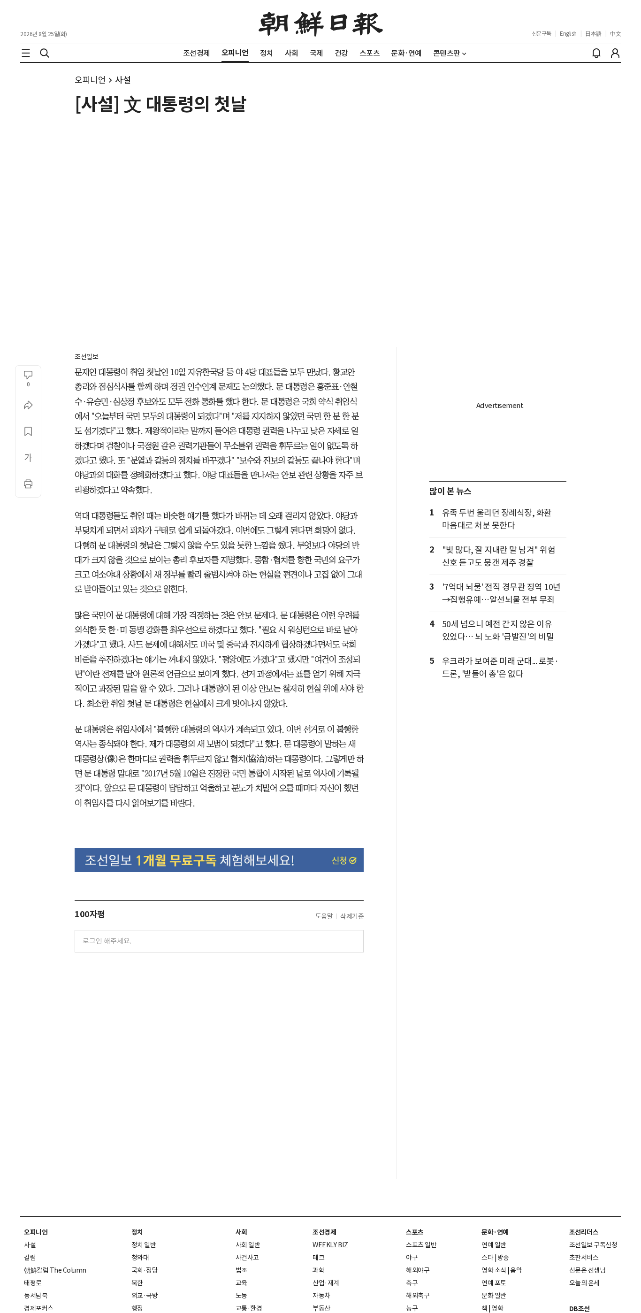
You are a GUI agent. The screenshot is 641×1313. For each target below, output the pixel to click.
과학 (318, 1270)
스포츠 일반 (421, 1245)
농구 (412, 1308)
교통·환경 (249, 1308)
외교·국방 (144, 1295)
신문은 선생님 (587, 1270)
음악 (516, 1270)
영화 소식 (493, 1270)
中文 (615, 33)
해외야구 (417, 1270)
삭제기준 (352, 916)
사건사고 (247, 1257)
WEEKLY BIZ (330, 1245)
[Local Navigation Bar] (25, 53)
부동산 (321, 1308)
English (568, 33)
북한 (137, 1283)
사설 (122, 80)
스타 (487, 1257)
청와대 (140, 1257)
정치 (137, 1232)
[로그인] (615, 53)
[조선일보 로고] (321, 22)
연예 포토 (493, 1283)
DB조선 (579, 1309)
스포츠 (415, 1232)
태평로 (33, 1283)
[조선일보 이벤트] (219, 860)
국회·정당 (144, 1270)
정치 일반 (143, 1245)
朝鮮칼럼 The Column (55, 1270)
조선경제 (324, 1232)
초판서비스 (584, 1257)
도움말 (324, 916)
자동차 (321, 1295)
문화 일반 (493, 1295)
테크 (318, 1257)
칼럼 (30, 1257)
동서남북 (35, 1295)
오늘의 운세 (584, 1283)
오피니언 (90, 80)
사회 (241, 1232)
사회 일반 (248, 1245)
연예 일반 (493, 1245)
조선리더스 (584, 1232)
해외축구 (417, 1295)
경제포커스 (38, 1308)
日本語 (593, 33)
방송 (503, 1257)
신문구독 (541, 33)
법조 (241, 1270)
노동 (241, 1295)
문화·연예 (495, 1232)
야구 (412, 1257)
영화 (497, 1308)
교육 (241, 1283)
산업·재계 (326, 1283)
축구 (412, 1283)
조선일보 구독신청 (593, 1245)
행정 (137, 1308)
